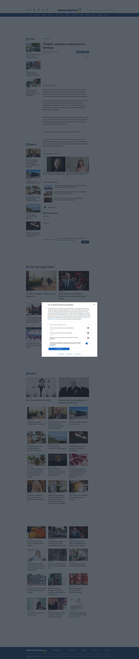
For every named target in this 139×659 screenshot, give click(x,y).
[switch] (87, 328)
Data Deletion (61, 354)
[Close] (94, 305)
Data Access (69, 354)
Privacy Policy (78, 354)
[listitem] (69, 324)
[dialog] (69, 329)
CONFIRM (59, 348)
